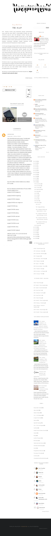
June (37, 195)
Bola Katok (38, 135)
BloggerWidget (45, 511)
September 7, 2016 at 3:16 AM (14, 136)
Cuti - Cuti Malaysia (38, 415)
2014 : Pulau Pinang (38, 297)
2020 (36, 172)
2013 (36, 229)
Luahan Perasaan (37, 438)
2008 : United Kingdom (39, 248)
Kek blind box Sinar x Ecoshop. (41, 136)
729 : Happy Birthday (40, 206)
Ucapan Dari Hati (37, 417)
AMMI (36, 104)
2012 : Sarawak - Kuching (39, 292)
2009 (36, 236)
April (37, 198)
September (38, 189)
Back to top (43, 528)
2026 (36, 161)
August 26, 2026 (38, 131)
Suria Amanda (41, 493)
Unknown (10, 134)
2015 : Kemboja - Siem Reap (40, 258)
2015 (36, 181)
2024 (36, 165)
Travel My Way (38, 118)
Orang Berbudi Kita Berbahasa (40, 458)
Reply (31, 242)
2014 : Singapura (37, 256)
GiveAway (36, 455)
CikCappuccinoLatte (40, 139)
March (37, 200)
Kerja (35, 435)
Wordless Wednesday (38, 445)
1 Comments (29, 86)
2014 (36, 227)
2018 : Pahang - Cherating (39, 302)
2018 (36, 176)
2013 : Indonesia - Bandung (39, 253)
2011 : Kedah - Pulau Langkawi (40, 285)
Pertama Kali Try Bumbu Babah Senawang (40, 126)
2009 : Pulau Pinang (38, 282)
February (38, 202)
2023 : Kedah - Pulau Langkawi (40, 312)
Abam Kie (41, 472)
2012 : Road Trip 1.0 (37, 290)
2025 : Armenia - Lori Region (40, 271)
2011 (36, 232)
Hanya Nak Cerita (17, 24)
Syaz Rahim (41, 503)
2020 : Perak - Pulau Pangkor (40, 309)
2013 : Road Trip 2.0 (38, 295)
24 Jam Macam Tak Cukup (40, 114)
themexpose (24, 526)
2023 (36, 166)
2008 (36, 238)
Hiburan (35, 420)
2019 (36, 174)
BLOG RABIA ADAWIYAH (40, 99)
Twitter (37, 72)
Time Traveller (41, 468)
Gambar (35, 427)
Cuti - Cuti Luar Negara (38, 425)
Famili (35, 448)
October (38, 187)
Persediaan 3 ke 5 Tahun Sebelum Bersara (40, 148)
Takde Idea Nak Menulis (39, 443)
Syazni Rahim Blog (39, 124)
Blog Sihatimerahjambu (40, 108)
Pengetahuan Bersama (39, 450)
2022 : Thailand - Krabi (38, 268)
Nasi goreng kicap (38, 100)
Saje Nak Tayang (37, 422)
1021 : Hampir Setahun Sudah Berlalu (24, 119)
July (37, 193)
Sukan (35, 433)
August (37, 191)
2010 (36, 234)
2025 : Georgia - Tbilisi (38, 273)
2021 (36, 170)
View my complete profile (39, 48)
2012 (36, 230)
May (37, 196)
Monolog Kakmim (39, 113)
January (38, 225)
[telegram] (6, 86)
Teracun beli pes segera (39, 105)
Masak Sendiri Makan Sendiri (40, 430)
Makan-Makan (37, 412)
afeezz (42, 36)
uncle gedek (41, 485)
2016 (36, 180)
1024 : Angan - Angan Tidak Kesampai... (9, 119)
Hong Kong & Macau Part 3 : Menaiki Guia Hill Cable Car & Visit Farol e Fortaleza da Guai (41, 120)
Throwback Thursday (38, 453)
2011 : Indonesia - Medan (39, 251)
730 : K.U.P (38, 204)
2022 (36, 168)
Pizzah (40, 476)
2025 (36, 163)
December (38, 183)
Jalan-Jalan (36, 410)
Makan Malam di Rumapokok (41, 109)
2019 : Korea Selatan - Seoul (40, 266)
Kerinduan (36, 440)
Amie (40, 480)
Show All (47, 152)
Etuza (40, 489)
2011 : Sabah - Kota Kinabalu (39, 287)
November (38, 185)
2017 (36, 178)
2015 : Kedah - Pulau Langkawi (40, 300)
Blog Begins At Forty (40, 130)
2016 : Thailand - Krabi (38, 261)
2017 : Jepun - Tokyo (38, 263)
